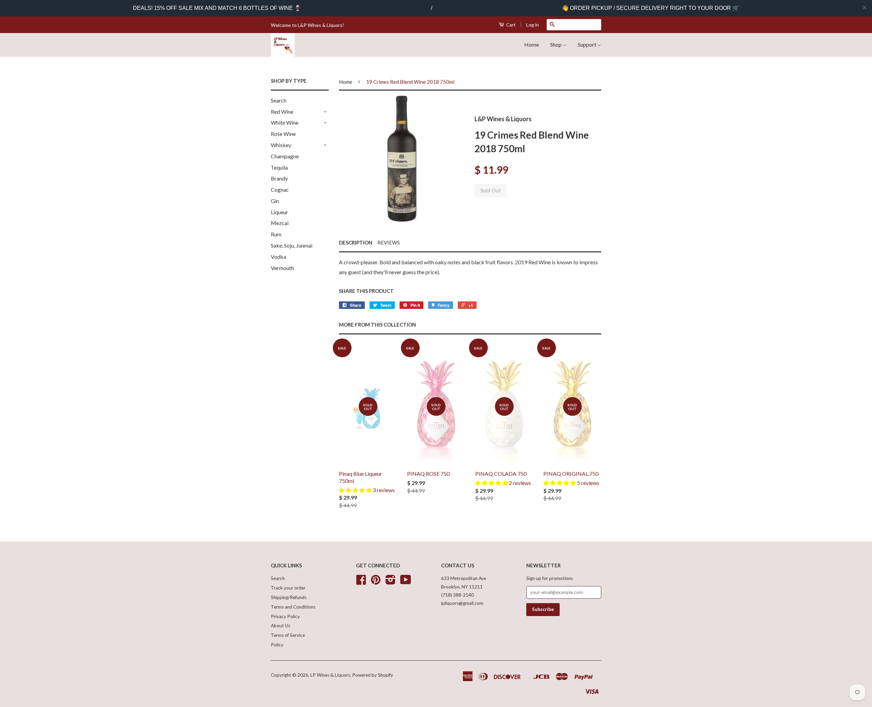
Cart (510, 25)
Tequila (279, 167)
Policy (277, 644)
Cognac (280, 189)
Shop (556, 44)
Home (531, 44)
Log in (532, 25)
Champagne (285, 156)
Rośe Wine (283, 133)
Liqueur (279, 212)
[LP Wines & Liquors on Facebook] (361, 582)
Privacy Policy (285, 616)
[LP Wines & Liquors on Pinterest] (376, 582)
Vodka (278, 256)
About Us (280, 625)
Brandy (279, 178)
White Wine (284, 122)
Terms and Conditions (293, 607)
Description (355, 242)
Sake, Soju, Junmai (291, 245)
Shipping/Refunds (289, 597)
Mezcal (280, 223)
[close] (864, 7)
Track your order (288, 588)
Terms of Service (288, 635)
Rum (276, 234)
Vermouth (282, 268)
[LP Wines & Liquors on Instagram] (390, 582)
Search (278, 100)
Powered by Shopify (372, 675)
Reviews (388, 242)
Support (587, 44)
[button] (356, 490)
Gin (275, 201)
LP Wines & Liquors (330, 675)
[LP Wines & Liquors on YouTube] (405, 582)
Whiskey (281, 145)
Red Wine (282, 111)
